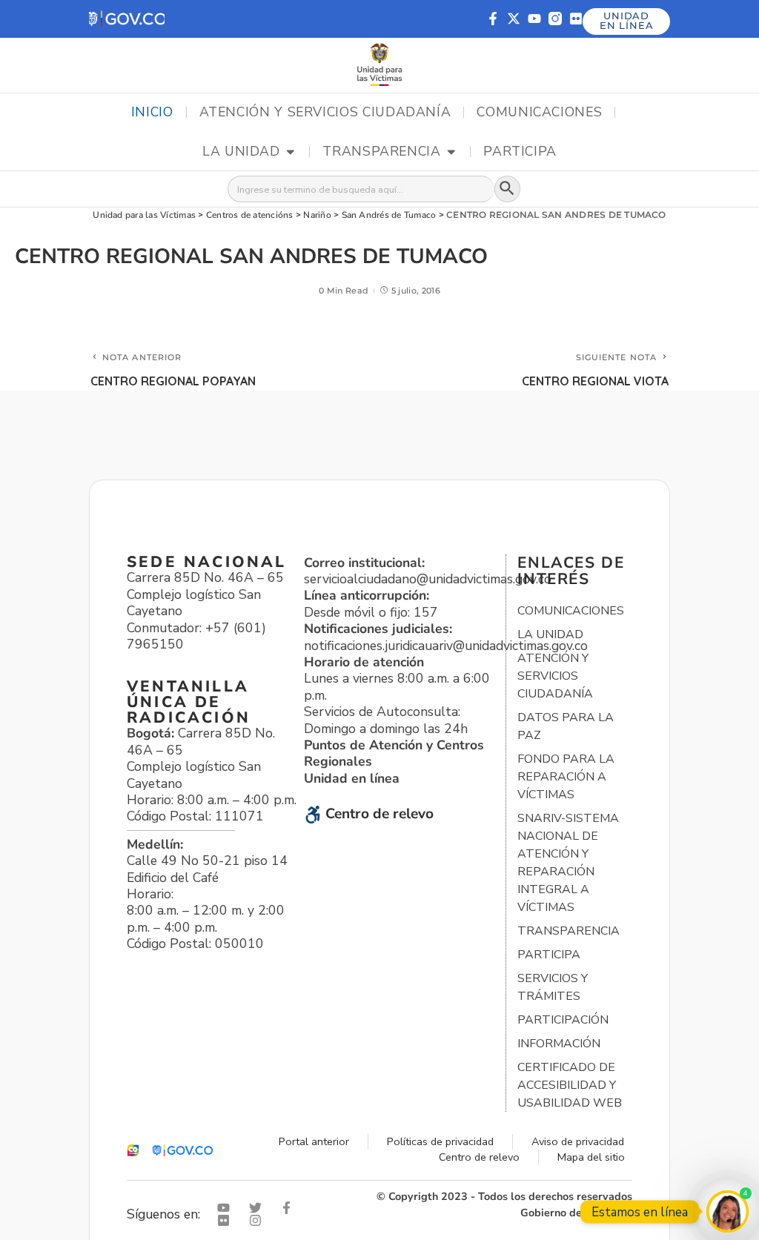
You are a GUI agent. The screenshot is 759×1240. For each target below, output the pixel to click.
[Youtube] (534, 18)
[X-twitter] (513, 18)
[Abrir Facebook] (289, 1207)
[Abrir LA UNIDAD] (290, 152)
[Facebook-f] (493, 18)
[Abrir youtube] (226, 1207)
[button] (127, 19)
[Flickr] (576, 18)
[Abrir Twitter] (258, 1207)
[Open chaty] (727, 1211)
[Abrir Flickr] (226, 1220)
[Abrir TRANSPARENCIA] (451, 152)
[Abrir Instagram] (258, 1220)
